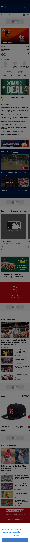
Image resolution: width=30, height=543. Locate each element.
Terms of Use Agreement (15, 532)
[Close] (28, 525)
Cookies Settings (15, 535)
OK (15, 540)
